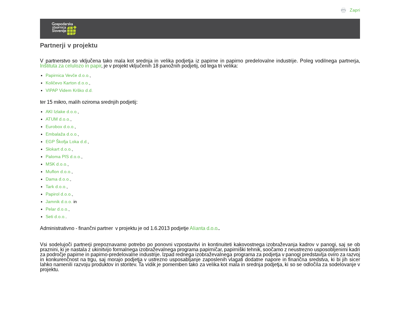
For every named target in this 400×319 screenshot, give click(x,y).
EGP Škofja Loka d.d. (67, 141)
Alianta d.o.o (204, 228)
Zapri (355, 9)
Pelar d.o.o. (57, 209)
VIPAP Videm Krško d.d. (69, 90)
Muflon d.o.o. (59, 171)
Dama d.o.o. (58, 179)
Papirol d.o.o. (59, 194)
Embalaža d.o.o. (62, 134)
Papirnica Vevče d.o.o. (68, 75)
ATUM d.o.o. (58, 119)
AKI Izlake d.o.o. (62, 111)
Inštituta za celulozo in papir (70, 65)
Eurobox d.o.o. (60, 126)
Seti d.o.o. (56, 216)
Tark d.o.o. (56, 186)
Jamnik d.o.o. (59, 201)
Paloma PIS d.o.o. (63, 156)
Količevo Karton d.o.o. (67, 82)
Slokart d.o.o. (59, 149)
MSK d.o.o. (57, 164)
